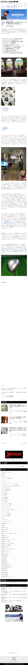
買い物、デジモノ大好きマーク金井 (9, 533)
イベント (3, 480)
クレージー (19, 139)
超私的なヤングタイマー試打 (7, 549)
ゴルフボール (4, 495)
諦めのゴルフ (4, 531)
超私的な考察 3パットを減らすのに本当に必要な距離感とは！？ (14, 595)
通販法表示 (14, 659)
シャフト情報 (4, 501)
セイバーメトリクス (5, 507)
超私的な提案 (4, 560)
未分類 (2, 525)
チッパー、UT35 (4, 225)
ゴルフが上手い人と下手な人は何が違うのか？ (11, 485)
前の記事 (4, 443)
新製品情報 (3, 523)
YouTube (3, 476)
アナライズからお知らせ (6, 478)
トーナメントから (5, 511)
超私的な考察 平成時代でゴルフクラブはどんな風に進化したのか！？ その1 (18, 406)
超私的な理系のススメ (6, 564)
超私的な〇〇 (4, 535)
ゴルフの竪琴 (6, 222)
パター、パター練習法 (6, 513)
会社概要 (14, 657)
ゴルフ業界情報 (9, 26)
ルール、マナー (4, 519)
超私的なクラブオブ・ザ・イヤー (8, 539)
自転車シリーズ (4, 527)
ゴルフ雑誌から (4, 499)
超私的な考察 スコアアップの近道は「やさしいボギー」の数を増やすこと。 (13, 592)
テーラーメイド (12, 118)
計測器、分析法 (4, 529)
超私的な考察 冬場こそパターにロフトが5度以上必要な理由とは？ (14, 598)
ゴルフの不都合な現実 (6, 489)
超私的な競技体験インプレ (7, 566)
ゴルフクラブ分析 (5, 487)
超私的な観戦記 (4, 574)
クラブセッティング (5, 482)
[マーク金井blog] (14, 19)
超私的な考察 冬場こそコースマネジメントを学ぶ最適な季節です (13, 588)
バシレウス (14, 139)
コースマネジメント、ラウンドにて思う (10, 484)
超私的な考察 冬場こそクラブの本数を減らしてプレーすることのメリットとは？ (13, 601)
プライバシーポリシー (14, 661)
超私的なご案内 (4, 547)
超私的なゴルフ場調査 (6, 545)
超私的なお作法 (4, 537)
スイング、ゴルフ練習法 (6, 503)
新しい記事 (23, 443)
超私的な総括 (4, 568)
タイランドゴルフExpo (14, 222)
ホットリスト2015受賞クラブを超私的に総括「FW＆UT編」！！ (17, 417)
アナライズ (22, 244)
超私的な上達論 (5, 555)
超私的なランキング (5, 551)
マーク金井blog (10, 2)
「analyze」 (20, 30)
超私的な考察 (4, 570)
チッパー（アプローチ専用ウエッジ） (9, 509)
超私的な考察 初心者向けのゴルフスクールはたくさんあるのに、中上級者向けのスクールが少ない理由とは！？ (18, 429)
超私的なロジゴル (5, 553)
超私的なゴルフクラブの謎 (7, 543)
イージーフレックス (5, 392)
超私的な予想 (4, 557)
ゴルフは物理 (4, 493)
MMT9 (2, 474)
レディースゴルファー (6, 521)
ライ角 (2, 517)
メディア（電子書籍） (6, 515)
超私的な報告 (4, 559)
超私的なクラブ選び (5, 541)
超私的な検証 (4, 562)
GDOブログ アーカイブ (6, 472)
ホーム (2, 6)
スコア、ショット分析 (6, 505)
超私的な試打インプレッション (8, 576)
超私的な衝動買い (5, 572)
